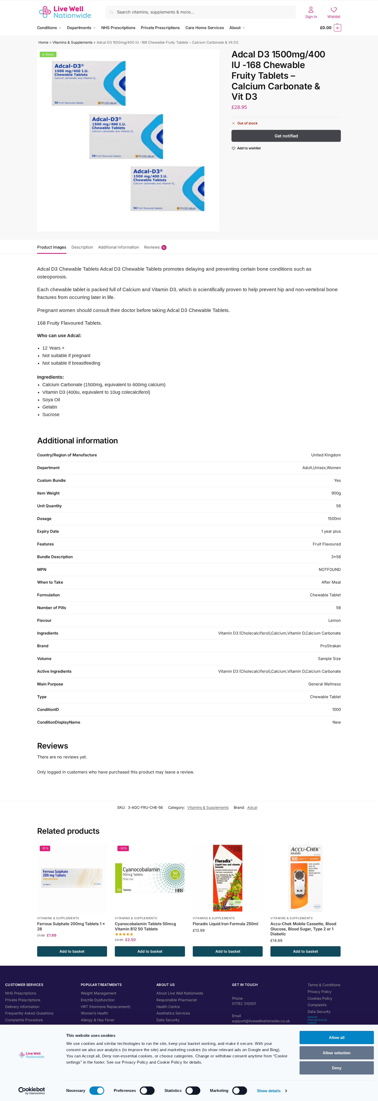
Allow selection (336, 1053)
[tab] (53, 247)
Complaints (317, 1005)
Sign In (311, 16)
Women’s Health (94, 1013)
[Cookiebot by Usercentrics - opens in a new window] (31, 1091)
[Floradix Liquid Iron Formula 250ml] (228, 878)
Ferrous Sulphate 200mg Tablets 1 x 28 (71, 926)
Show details (269, 1091)
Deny (336, 1068)
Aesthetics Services (173, 1013)
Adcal (252, 807)
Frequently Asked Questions (29, 1013)
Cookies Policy (320, 998)
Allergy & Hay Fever (97, 1020)
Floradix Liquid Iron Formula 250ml (225, 923)
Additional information (118, 247)
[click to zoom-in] (128, 140)
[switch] (147, 1090)
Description (82, 247)
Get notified (286, 135)
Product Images (51, 247)
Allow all (336, 1037)
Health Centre (168, 1006)
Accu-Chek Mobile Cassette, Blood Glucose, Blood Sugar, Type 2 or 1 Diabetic (303, 928)
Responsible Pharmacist (176, 1000)
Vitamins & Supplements (72, 42)
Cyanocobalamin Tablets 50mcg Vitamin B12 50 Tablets (145, 926)
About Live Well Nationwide (179, 993)
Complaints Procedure (24, 1020)
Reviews (154, 247)
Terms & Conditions (324, 985)
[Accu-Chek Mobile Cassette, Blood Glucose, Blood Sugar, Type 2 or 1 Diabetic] (305, 878)
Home (43, 42)
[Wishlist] (99, 851)
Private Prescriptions (22, 1000)
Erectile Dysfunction (98, 1000)
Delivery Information (22, 1006)
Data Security (168, 1020)
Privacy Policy (319, 991)
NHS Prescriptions (20, 993)
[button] (330, 28)
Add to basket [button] (71, 951)
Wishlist (333, 16)
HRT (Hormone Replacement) (105, 1006)
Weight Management (98, 993)
